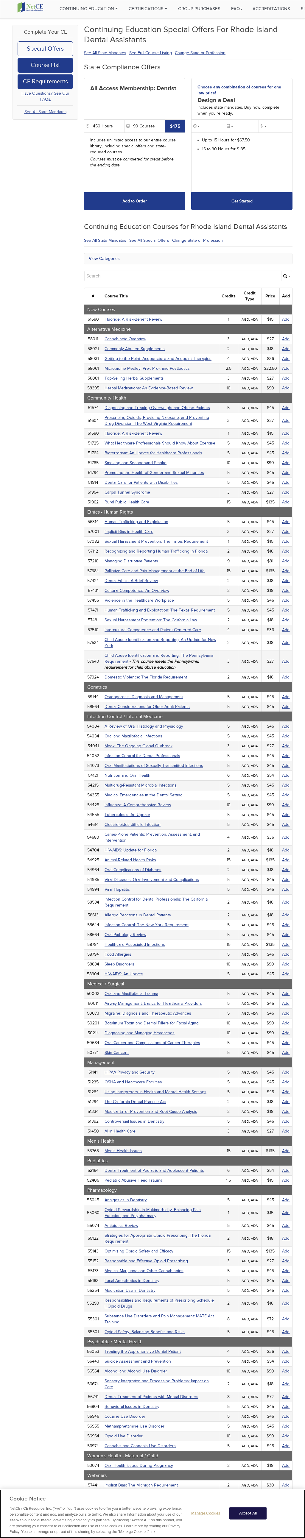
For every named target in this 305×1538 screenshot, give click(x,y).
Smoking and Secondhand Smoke (135, 462)
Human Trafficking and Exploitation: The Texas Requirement (160, 610)
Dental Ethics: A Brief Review (131, 580)
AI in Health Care (120, 1131)
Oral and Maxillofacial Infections (133, 736)
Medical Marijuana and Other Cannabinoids (144, 1270)
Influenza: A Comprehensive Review (138, 804)
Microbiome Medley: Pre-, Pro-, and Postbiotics (147, 368)
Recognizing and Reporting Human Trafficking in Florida (156, 551)
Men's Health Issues (123, 1150)
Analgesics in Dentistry (126, 1199)
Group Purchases (199, 8)
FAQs (236, 8)
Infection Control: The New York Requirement (147, 924)
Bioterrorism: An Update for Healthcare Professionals (153, 453)
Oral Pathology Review (125, 934)
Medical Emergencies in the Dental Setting (144, 795)
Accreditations (271, 8)
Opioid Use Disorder (124, 1436)
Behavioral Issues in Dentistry (132, 1406)
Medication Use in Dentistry (130, 1290)
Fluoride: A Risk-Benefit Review (133, 319)
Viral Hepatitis (117, 889)
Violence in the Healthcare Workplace (139, 600)
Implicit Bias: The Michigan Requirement (141, 1485)
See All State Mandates (45, 111)
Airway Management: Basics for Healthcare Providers (153, 1003)
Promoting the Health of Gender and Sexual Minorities (154, 472)
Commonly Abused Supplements (135, 348)
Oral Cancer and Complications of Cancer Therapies (152, 1042)
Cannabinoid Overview (125, 338)
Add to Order (134, 201)
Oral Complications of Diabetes (133, 869)
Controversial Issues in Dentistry (134, 1121)
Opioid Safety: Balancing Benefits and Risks (145, 1331)
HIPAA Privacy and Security (130, 1072)
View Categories (104, 258)
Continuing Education (87, 8)
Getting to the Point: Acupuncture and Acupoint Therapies (158, 358)
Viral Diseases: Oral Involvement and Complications (152, 879)
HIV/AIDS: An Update (124, 974)
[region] (152, 1513)
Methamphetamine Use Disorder (134, 1426)
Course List (45, 65)
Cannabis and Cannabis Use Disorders (140, 1445)
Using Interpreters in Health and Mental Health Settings (155, 1091)
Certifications (147, 8)
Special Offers (45, 48)
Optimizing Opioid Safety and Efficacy (139, 1251)
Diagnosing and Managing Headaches (140, 1032)
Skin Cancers (117, 1052)
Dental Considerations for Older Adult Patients (147, 706)
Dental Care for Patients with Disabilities (141, 482)
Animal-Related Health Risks (130, 859)
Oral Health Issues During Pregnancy (139, 1465)
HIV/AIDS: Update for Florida (131, 850)
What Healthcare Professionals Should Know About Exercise (160, 443)
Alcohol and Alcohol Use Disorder (136, 1371)
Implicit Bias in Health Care (129, 531)
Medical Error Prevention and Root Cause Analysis (151, 1111)
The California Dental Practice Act (135, 1101)
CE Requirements (45, 81)
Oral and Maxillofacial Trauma (131, 993)
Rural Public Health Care (127, 502)
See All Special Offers (149, 240)
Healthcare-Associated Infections (135, 944)
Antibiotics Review (121, 1225)
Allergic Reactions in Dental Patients (138, 915)
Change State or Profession (200, 52)
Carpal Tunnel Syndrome (127, 492)
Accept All (248, 1513)
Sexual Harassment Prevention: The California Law (151, 620)
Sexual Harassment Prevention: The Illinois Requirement (156, 541)
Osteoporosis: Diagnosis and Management (144, 696)
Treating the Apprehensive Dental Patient (143, 1351)
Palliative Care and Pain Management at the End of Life (155, 570)
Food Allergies (118, 954)
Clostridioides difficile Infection (133, 824)
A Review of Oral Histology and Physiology (144, 726)
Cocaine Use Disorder (125, 1416)
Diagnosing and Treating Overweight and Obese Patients (157, 407)
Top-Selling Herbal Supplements (134, 378)
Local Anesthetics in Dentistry (132, 1280)
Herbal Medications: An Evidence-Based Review (149, 388)
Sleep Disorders (119, 964)
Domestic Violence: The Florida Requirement (146, 677)
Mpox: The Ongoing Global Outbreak (138, 745)
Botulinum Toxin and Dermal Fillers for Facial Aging (152, 1023)
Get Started (242, 201)
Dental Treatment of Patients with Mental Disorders (151, 1396)
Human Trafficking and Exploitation (136, 521)
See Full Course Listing (150, 52)
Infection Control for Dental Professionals (142, 755)
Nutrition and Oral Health (127, 775)
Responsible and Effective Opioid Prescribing (146, 1261)
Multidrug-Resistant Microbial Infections (141, 785)
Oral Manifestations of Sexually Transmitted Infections (154, 765)
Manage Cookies (205, 1513)
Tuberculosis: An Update (127, 814)
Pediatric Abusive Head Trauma (133, 1180)
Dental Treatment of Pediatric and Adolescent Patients (154, 1170)
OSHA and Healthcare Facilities (133, 1082)
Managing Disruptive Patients (131, 561)
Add (286, 319)
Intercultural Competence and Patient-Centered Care (153, 629)
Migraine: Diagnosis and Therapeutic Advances (148, 1013)
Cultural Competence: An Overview (137, 590)
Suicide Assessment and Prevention (138, 1361)
